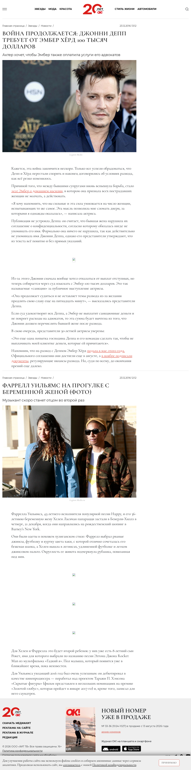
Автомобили (146, 9)
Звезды (40, 9)
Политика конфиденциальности (22, 750)
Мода (52, 9)
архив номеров (111, 732)
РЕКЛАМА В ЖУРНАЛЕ (17, 732)
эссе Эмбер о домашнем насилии (37, 191)
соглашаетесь (71, 765)
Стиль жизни (124, 9)
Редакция (10, 737)
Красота (66, 9)
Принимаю (169, 762)
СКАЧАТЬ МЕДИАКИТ (16, 723)
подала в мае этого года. (106, 350)
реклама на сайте (16, 727)
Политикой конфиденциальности (114, 765)
